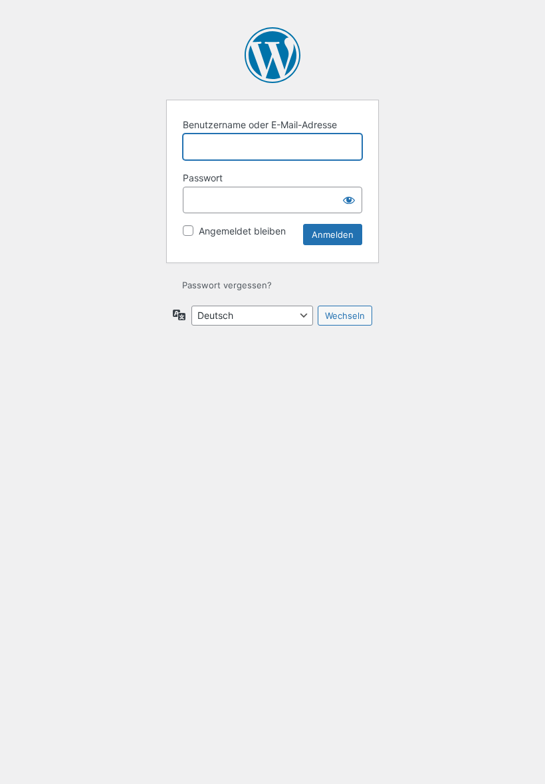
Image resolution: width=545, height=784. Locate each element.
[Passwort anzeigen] (349, 200)
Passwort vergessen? (227, 285)
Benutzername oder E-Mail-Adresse (260, 124)
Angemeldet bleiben (242, 231)
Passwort (203, 177)
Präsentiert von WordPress (272, 55)
